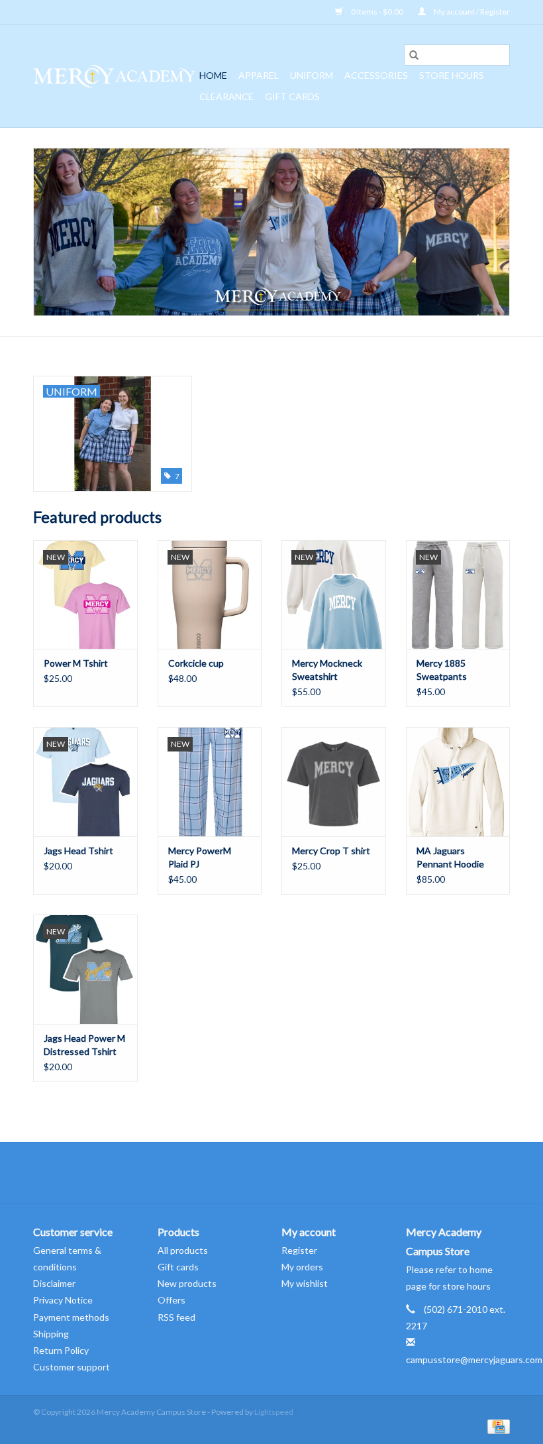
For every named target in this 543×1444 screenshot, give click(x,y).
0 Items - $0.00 (377, 12)
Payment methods (71, 1317)
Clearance (226, 96)
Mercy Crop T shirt (331, 850)
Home (213, 75)
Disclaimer (54, 1283)
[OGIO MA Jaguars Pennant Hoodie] (458, 781)
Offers (171, 1299)
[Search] (414, 55)
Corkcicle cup (196, 663)
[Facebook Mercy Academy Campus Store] (260, 1172)
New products (187, 1283)
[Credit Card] (496, 1426)
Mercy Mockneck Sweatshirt (327, 669)
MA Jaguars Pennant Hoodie (450, 857)
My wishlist (304, 1283)
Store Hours (451, 75)
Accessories (376, 75)
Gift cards (292, 96)
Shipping (51, 1333)
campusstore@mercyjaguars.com (474, 1359)
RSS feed (176, 1317)
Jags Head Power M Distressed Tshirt (84, 1044)
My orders (302, 1266)
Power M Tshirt (76, 663)
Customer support (71, 1366)
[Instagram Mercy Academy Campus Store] (283, 1172)
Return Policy (61, 1350)
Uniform (311, 75)
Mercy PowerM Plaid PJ (199, 857)
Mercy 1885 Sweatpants (442, 669)
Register (299, 1250)
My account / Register (471, 12)
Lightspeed (273, 1412)
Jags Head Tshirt (78, 850)
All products (183, 1250)
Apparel (258, 75)
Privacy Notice (63, 1299)
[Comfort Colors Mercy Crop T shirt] (333, 781)
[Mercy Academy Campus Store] (114, 76)
